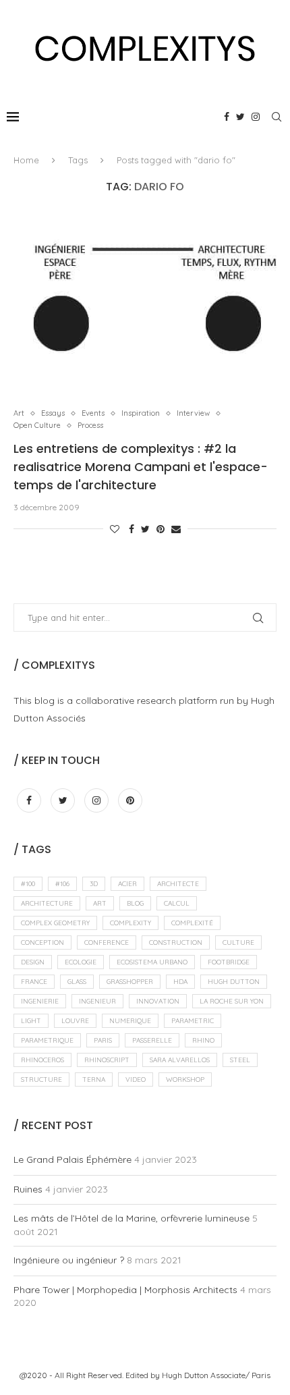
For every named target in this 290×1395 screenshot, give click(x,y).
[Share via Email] (176, 529)
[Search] (276, 116)
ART (100, 903)
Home (26, 160)
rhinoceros (42, 1060)
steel (240, 1060)
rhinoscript (106, 1060)
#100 (28, 883)
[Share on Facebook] (131, 529)
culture (238, 942)
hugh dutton (234, 981)
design (33, 962)
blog (135, 903)
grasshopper (130, 981)
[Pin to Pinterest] (160, 529)
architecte (178, 883)
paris (103, 1040)
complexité (192, 923)
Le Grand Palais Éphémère (72, 1159)
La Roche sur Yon (232, 1001)
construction (175, 942)
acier (127, 883)
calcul (177, 903)
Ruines (27, 1189)
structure (41, 1079)
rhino (203, 1040)
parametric (192, 1020)
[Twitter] (240, 116)
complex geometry (55, 923)
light (31, 1020)
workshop (185, 1079)
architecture (47, 903)
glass (76, 981)
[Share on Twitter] (145, 529)
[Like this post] (114, 529)
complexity (130, 923)
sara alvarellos (180, 1060)
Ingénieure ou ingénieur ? (68, 1260)
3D (94, 883)
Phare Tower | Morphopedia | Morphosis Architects (125, 1290)
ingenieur (97, 1001)
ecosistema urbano (152, 962)
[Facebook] (226, 116)
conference (106, 942)
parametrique (47, 1040)
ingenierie (40, 1001)
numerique (130, 1020)
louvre (75, 1020)
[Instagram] (256, 116)
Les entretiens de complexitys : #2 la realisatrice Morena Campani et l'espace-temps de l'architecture (140, 466)
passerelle (152, 1040)
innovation (157, 1001)
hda (180, 981)
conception (42, 942)
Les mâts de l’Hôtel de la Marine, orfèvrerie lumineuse (131, 1218)
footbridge (229, 962)
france (34, 981)
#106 (62, 883)
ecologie (80, 962)
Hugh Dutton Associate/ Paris (216, 1375)
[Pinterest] (130, 800)
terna (93, 1079)
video (135, 1079)
